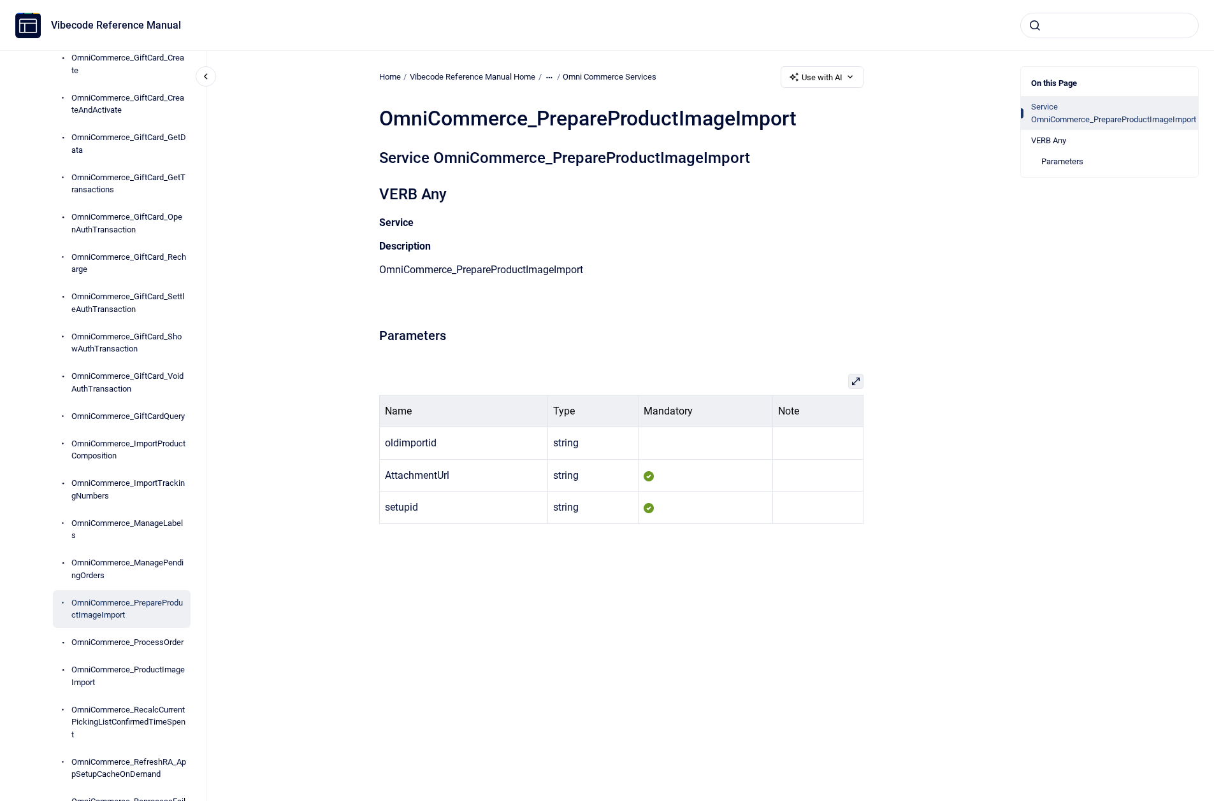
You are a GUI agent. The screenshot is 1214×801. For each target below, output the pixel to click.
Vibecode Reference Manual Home (472, 77)
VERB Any (1048, 140)
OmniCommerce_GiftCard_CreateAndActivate (127, 104)
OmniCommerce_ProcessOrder (127, 642)
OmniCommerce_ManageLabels (127, 529)
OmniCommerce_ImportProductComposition (128, 450)
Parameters (1062, 161)
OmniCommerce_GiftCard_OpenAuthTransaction (126, 223)
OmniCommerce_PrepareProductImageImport (127, 609)
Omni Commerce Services (609, 77)
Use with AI (822, 77)
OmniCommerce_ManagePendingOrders (127, 569)
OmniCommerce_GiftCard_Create (127, 64)
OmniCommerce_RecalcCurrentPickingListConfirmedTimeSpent (128, 722)
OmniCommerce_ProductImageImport (128, 676)
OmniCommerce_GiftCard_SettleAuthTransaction (127, 303)
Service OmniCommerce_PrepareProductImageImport (1113, 113)
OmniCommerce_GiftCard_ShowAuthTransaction (126, 343)
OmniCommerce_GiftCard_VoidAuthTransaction (127, 382)
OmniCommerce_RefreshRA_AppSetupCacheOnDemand (128, 768)
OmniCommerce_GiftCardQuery (128, 416)
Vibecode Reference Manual (116, 25)
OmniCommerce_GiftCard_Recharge (128, 263)
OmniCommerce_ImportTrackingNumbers (128, 489)
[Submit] (1035, 25)
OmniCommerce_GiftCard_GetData (128, 143)
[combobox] (1109, 25)
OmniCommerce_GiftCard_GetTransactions (128, 184)
